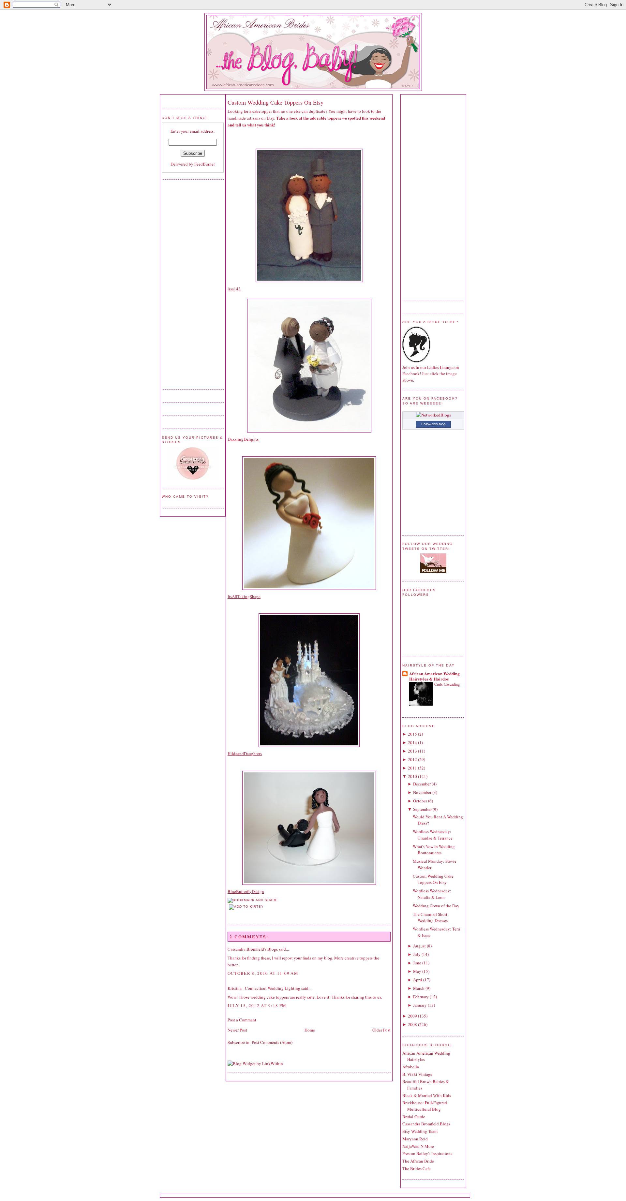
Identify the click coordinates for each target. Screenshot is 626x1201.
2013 (412, 751)
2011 (412, 768)
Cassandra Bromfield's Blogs (253, 949)
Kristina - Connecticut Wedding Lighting (264, 988)
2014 (412, 742)
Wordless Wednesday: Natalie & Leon (432, 894)
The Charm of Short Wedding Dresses (430, 917)
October (420, 801)
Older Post (381, 1030)
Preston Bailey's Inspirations (427, 1153)
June (417, 963)
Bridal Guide (413, 1117)
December (422, 784)
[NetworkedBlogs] (433, 415)
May (417, 971)
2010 (412, 776)
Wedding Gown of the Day (436, 906)
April (417, 980)
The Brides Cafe (416, 1168)
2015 (412, 734)
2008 (412, 1024)
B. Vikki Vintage (417, 1074)
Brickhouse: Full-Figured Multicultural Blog (424, 1106)
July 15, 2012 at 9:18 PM (257, 1005)
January (420, 1005)
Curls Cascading (447, 684)
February (421, 997)
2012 (412, 759)
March (419, 988)
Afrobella (410, 1067)
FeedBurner (204, 164)
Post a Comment (242, 1020)
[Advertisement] (188, 283)
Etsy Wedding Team (420, 1131)
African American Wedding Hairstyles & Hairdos (434, 676)
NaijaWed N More (418, 1146)
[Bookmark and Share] (253, 900)
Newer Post (237, 1030)
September (422, 809)
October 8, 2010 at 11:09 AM (263, 973)
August (419, 946)
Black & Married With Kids (426, 1095)
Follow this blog (433, 424)
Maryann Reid (415, 1139)
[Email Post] (228, 913)
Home (310, 1030)
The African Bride (418, 1161)
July (417, 954)
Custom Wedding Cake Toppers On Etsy (275, 102)
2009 (412, 1016)
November (422, 792)
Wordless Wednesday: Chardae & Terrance (433, 834)
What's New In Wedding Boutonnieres (434, 849)
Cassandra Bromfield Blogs (426, 1124)
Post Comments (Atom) (272, 1042)
